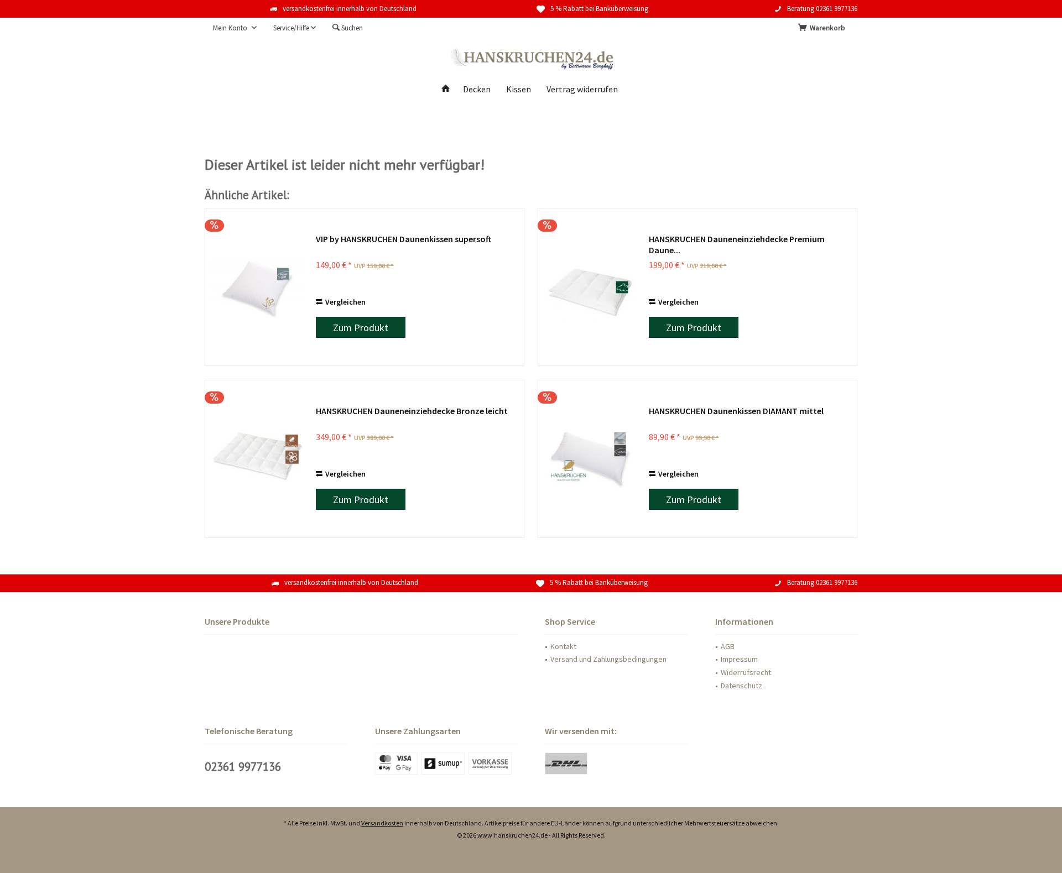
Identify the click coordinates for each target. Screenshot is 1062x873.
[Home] (445, 89)
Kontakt (563, 646)
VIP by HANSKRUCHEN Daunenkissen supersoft (403, 238)
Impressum (739, 659)
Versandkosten (382, 823)
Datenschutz (741, 686)
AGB (728, 646)
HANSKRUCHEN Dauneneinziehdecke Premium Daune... (737, 244)
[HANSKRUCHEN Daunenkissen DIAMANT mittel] (591, 458)
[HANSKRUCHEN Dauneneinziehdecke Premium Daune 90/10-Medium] (591, 286)
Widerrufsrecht (746, 672)
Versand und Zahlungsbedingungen (608, 659)
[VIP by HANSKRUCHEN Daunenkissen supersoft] (258, 286)
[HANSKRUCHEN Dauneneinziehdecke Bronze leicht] (258, 458)
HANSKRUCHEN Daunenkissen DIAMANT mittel (736, 410)
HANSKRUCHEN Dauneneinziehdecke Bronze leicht (412, 410)
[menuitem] (823, 28)
